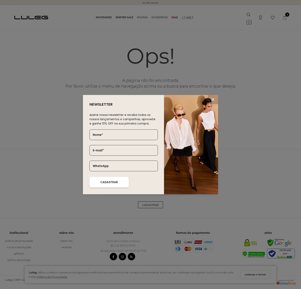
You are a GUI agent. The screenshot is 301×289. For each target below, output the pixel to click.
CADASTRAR (109, 182)
